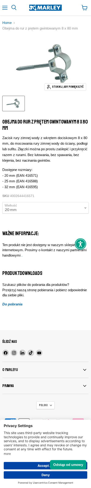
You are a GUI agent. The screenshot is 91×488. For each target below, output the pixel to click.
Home (7, 23)
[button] (80, 244)
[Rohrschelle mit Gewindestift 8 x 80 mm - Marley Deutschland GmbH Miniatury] (13, 103)
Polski (43, 405)
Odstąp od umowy (68, 465)
